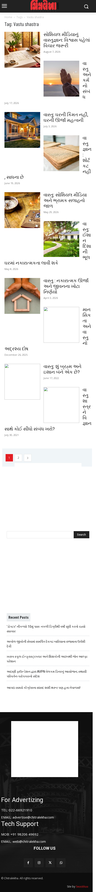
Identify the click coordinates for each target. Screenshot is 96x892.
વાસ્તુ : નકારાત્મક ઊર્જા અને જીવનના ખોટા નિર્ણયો (66, 286)
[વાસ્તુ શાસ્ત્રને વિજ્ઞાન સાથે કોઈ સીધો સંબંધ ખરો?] (61, 405)
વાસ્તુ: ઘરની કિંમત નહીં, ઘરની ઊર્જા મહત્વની (66, 117)
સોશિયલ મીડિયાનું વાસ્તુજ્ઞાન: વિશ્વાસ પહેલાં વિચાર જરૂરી (67, 40)
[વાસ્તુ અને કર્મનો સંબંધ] (61, 79)
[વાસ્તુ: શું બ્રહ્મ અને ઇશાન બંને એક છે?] (22, 382)
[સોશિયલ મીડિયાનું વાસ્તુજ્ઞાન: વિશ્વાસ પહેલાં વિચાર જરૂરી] (22, 50)
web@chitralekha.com (29, 841)
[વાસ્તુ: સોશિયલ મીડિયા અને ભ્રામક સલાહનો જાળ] (22, 210)
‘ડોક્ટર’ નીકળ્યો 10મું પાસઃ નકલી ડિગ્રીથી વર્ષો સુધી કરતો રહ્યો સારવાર (46, 629)
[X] (50, 862)
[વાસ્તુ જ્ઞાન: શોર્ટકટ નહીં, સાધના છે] (61, 153)
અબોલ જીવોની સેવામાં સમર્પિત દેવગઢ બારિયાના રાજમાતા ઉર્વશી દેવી (46, 644)
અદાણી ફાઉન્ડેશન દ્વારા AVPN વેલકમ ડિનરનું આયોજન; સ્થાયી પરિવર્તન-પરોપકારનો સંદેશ (47, 674)
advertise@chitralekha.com (33, 817)
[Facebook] (28, 862)
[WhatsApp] (61, 862)
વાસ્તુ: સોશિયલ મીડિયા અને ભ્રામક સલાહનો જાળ (65, 200)
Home (8, 17)
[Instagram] (39, 862)
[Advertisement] (48, 491)
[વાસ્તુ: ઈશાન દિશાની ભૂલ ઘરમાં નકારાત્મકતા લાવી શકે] (61, 239)
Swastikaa (82, 886)
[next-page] (27, 457)
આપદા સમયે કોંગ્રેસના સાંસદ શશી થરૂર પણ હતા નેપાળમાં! (43, 687)
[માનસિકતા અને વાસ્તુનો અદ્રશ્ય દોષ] (61, 325)
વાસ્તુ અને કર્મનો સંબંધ (87, 80)
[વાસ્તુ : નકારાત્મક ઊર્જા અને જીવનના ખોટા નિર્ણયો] (22, 296)
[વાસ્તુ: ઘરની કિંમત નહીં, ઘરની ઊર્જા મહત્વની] (22, 130)
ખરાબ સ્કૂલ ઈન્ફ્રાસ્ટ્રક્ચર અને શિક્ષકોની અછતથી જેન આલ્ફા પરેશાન (47, 659)
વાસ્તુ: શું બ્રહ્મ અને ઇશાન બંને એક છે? (62, 369)
